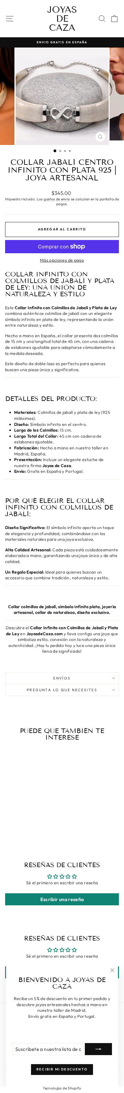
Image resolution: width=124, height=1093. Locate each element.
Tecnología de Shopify (62, 1088)
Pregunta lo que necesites (62, 690)
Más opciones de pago (62, 260)
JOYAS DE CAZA (62, 18)
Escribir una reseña (62, 899)
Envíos (61, 678)
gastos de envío (57, 199)
